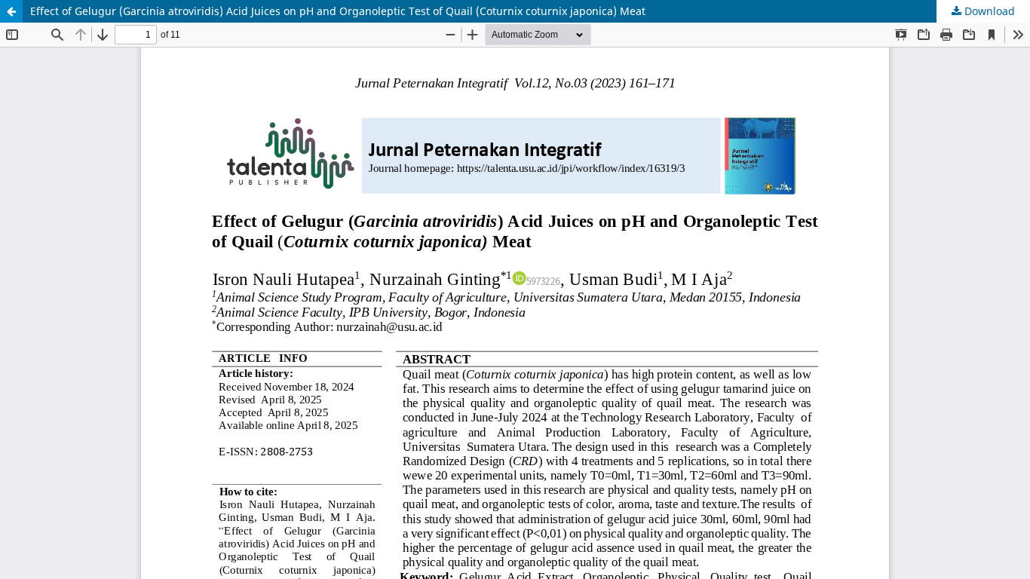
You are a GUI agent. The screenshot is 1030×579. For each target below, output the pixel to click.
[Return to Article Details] (11, 11)
